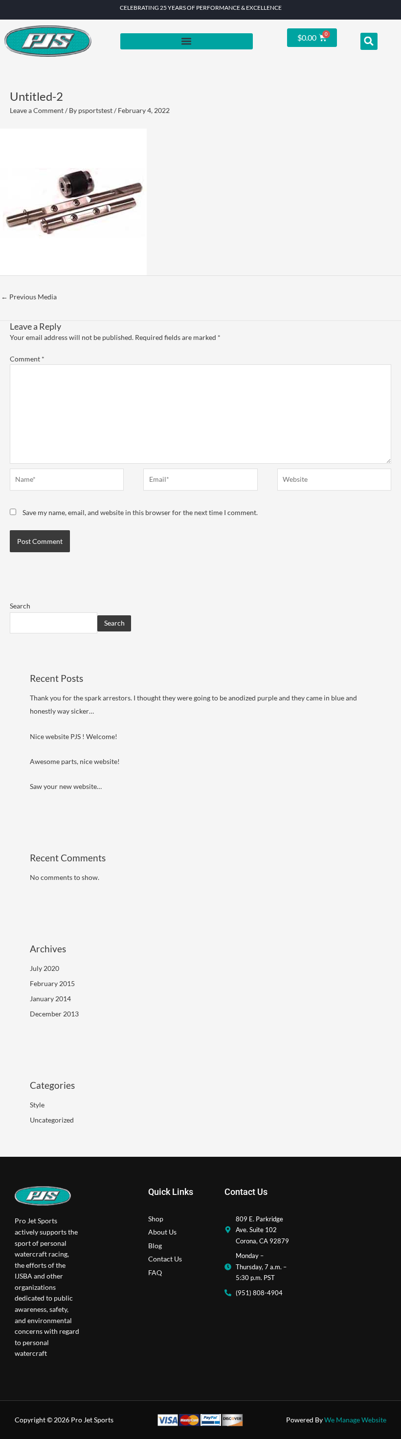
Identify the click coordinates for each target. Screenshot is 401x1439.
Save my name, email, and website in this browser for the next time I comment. (140, 512)
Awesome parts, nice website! (75, 761)
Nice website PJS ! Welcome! (73, 736)
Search (20, 606)
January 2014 (50, 998)
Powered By (336, 1420)
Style (37, 1105)
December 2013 (54, 1014)
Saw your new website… (66, 786)
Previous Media (29, 296)
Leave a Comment (37, 110)
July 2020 (44, 968)
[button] (186, 41)
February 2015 (52, 983)
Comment (27, 359)
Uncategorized (52, 1120)
